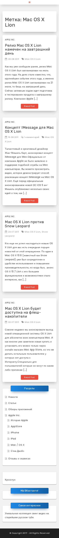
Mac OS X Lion (33, 59)
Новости (13, 397)
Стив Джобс (17, 451)
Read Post (29, 106)
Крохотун (10, 479)
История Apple (19, 420)
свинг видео (39, 513)
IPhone (15, 432)
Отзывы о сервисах (19, 458)
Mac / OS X (17, 445)
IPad (13, 438)
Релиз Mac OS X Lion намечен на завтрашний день (27, 49)
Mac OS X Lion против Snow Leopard (24, 224)
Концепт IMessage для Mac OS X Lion (29, 129)
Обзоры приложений (20, 409)
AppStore (16, 426)
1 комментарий (31, 137)
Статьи (12, 403)
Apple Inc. (10, 39)
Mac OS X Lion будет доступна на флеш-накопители (23, 312)
